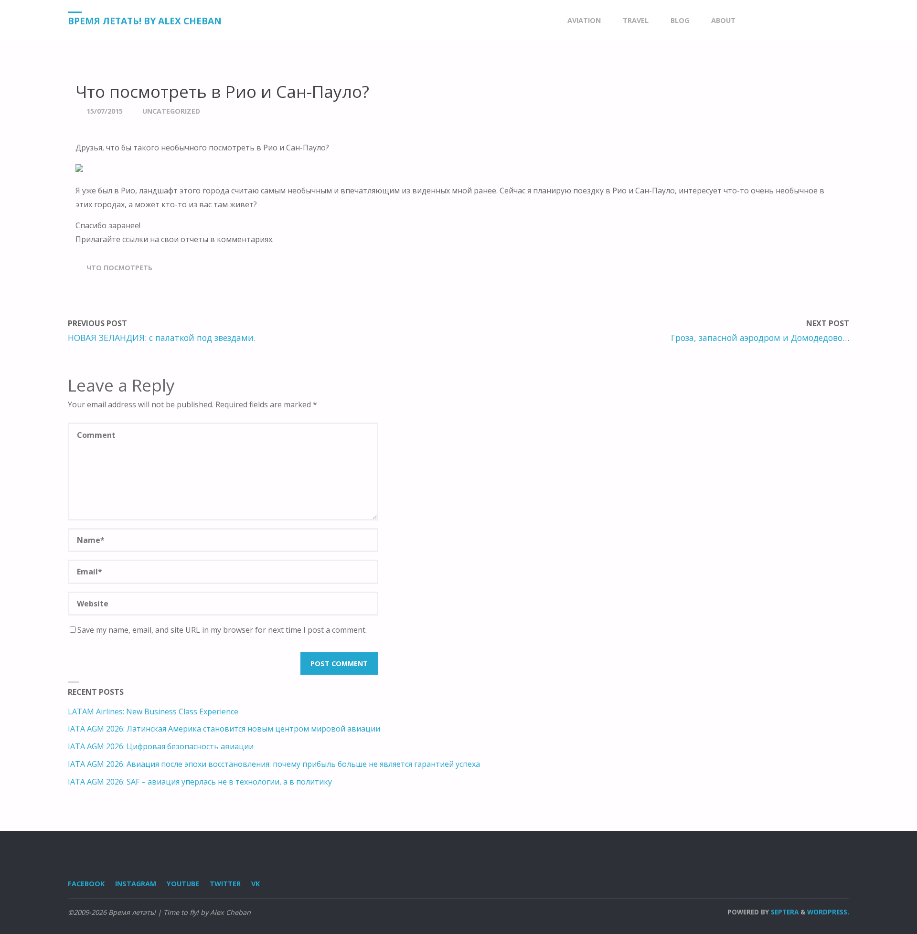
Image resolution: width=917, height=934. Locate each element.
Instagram (135, 883)
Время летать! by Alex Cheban (145, 20)
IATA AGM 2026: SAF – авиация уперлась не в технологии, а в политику (200, 781)
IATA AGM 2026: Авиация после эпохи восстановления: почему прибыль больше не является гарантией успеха (274, 764)
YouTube (183, 883)
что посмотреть (119, 267)
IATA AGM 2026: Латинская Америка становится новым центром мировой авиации (224, 728)
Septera (784, 911)
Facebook (86, 883)
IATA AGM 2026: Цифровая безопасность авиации (161, 746)
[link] (755, 20)
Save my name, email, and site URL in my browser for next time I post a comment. (222, 630)
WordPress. (828, 911)
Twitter (225, 883)
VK (255, 883)
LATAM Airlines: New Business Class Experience (153, 711)
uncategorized (171, 111)
